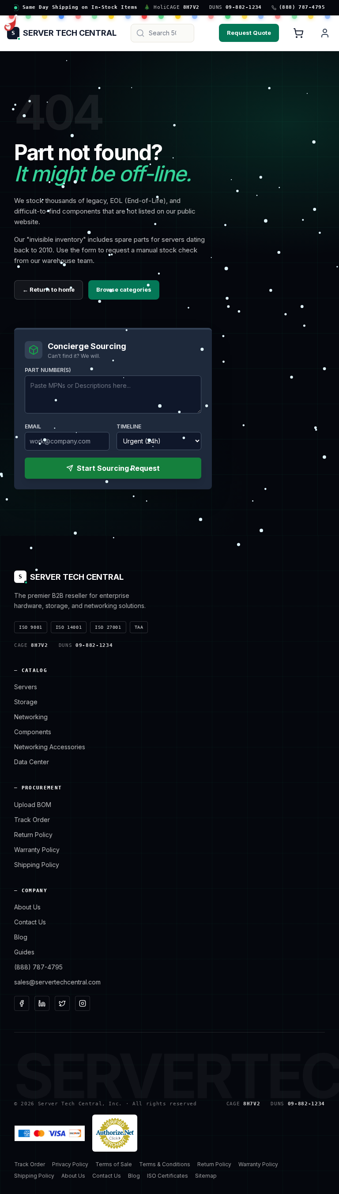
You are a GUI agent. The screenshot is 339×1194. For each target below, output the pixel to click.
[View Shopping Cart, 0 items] (298, 33)
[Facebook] (21, 1003)
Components (32, 732)
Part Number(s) (48, 370)
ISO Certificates (167, 1175)
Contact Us (30, 922)
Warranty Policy (37, 849)
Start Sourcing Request (118, 468)
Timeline (129, 426)
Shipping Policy (36, 864)
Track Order (32, 819)
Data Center (31, 762)
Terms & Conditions (164, 1164)
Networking (31, 717)
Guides (24, 952)
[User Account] (325, 33)
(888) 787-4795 (38, 967)
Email (33, 426)
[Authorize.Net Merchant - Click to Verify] (115, 1133)
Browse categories (123, 289)
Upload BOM (32, 804)
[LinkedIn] (41, 1003)
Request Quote (249, 32)
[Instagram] (82, 1003)
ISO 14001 (69, 627)
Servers (25, 687)
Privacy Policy (70, 1164)
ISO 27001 (108, 627)
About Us (27, 907)
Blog (20, 937)
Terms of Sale (113, 1164)
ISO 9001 (30, 627)
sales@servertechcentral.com (57, 982)
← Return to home (49, 289)
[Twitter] (62, 1003)
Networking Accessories (49, 747)
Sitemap (206, 1175)
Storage (26, 702)
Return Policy (33, 834)
